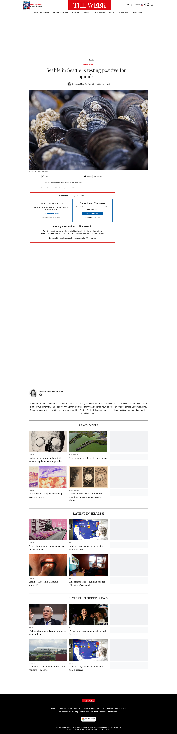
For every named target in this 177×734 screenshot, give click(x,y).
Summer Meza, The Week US (84, 84)
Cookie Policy (120, 708)
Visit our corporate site (114, 727)
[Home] (36, 12)
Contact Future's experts (70, 708)
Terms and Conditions (91, 708)
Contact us (91, 238)
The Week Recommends (60, 12)
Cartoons (85, 12)
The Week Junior (123, 12)
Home (84, 60)
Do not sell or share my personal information (99, 712)
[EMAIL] (41, 394)
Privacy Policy (108, 708)
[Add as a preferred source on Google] (88, 719)
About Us (54, 708)
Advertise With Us (66, 712)
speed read (88, 64)
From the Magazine (99, 12)
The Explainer (44, 12)
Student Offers (137, 12)
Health (91, 60)
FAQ (76, 712)
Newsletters (75, 12)
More (111, 12)
